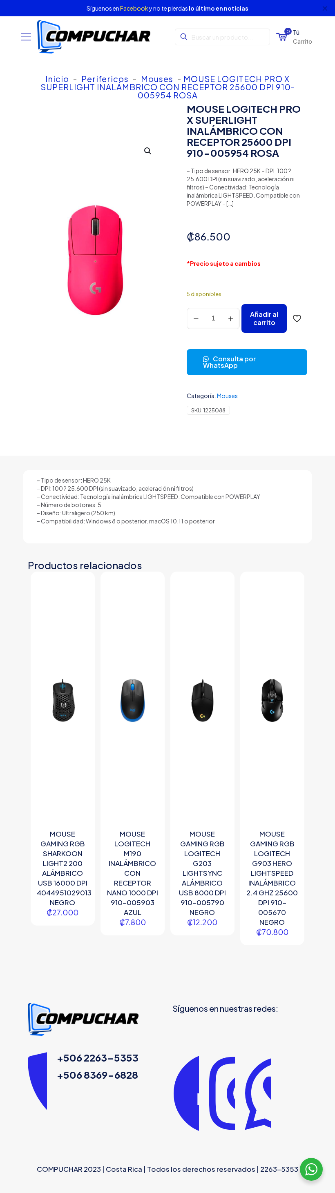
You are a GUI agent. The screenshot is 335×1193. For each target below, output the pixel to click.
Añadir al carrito (264, 318)
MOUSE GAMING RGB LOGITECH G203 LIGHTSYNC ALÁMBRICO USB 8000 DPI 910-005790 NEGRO (202, 873)
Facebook (134, 8)
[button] (148, 151)
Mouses (157, 78)
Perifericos (105, 78)
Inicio (57, 78)
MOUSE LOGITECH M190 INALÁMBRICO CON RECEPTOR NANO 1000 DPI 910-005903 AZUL (132, 873)
